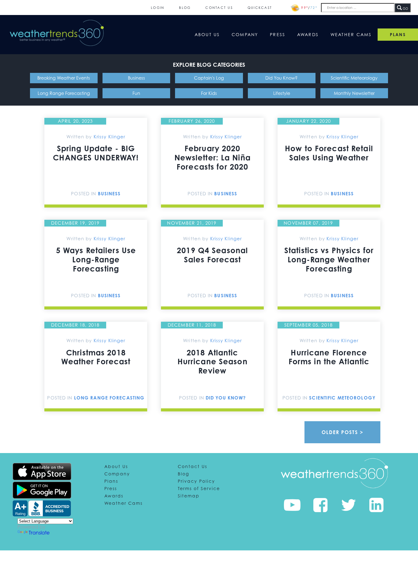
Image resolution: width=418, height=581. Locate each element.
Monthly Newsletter (354, 93)
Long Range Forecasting (64, 93)
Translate (39, 533)
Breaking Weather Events (63, 78)
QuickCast (260, 7)
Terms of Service (199, 488)
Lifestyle (281, 93)
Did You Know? (281, 78)
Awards (308, 34)
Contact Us (219, 7)
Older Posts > (343, 432)
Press (277, 34)
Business (136, 78)
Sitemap (189, 495)
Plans (111, 481)
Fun (136, 93)
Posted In (84, 193)
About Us (207, 34)
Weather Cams (351, 34)
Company (245, 34)
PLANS (398, 34)
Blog (185, 7)
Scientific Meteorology (354, 78)
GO (405, 8)
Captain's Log (209, 78)
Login (157, 7)
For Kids (209, 93)
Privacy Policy (196, 481)
